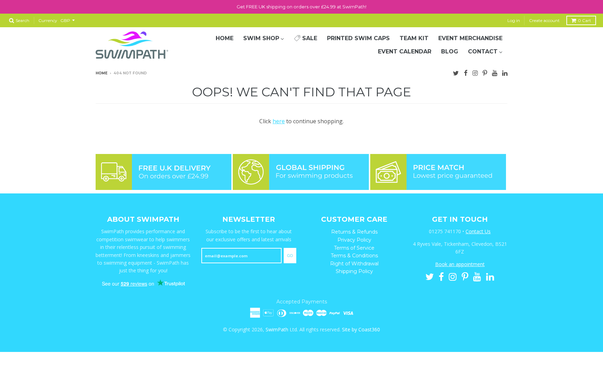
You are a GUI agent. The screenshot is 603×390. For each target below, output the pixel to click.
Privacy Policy (354, 240)
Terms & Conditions (354, 255)
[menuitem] (224, 38)
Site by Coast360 (361, 329)
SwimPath (277, 329)
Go (290, 255)
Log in (513, 20)
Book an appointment (460, 264)
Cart (584, 20)
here (279, 121)
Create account (544, 20)
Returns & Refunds (354, 232)
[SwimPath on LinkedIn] (504, 72)
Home (101, 73)
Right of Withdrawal (354, 263)
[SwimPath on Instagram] (475, 72)
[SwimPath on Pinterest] (485, 72)
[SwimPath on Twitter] (456, 72)
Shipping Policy (354, 271)
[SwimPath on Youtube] (494, 72)
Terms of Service (354, 248)
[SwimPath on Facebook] (466, 72)
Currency (47, 20)
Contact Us (478, 231)
